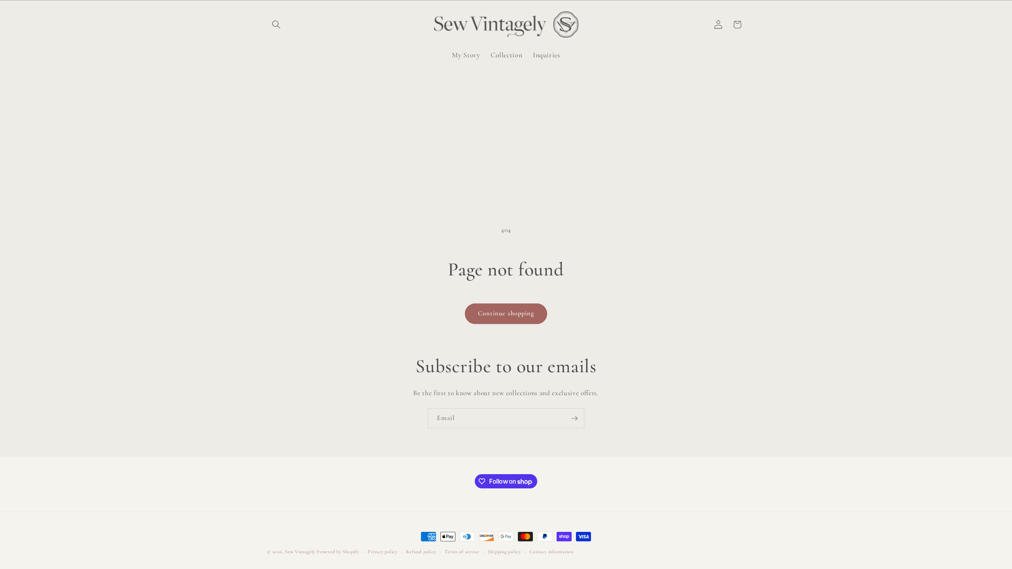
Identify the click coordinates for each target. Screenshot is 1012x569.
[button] (276, 24)
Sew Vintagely (300, 551)
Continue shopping (506, 313)
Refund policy (421, 551)
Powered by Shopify (338, 551)
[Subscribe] (574, 418)
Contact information (551, 551)
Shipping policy (504, 551)
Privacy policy (383, 551)
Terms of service (462, 551)
